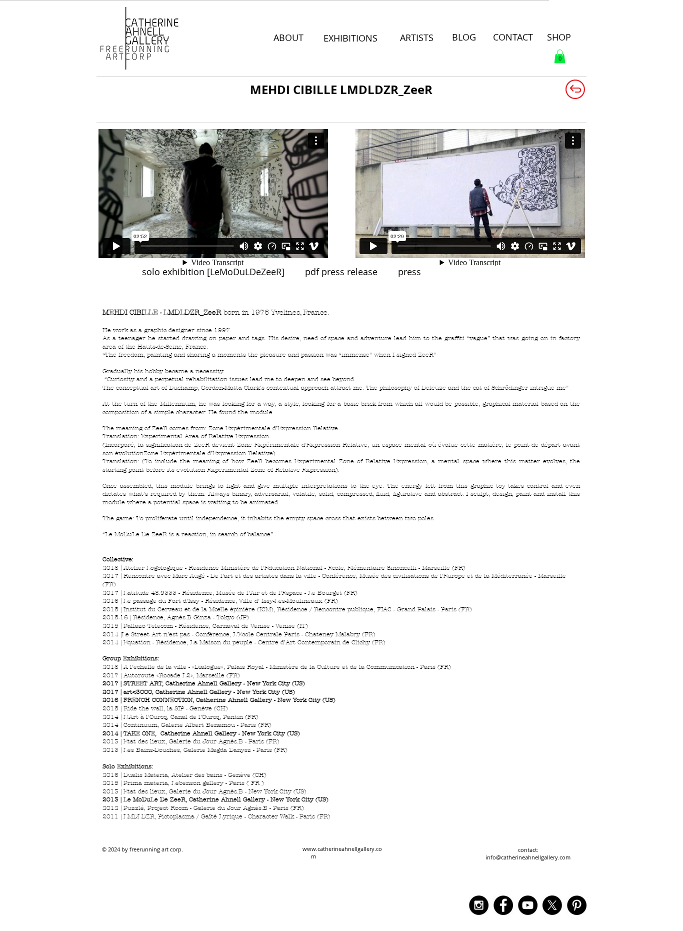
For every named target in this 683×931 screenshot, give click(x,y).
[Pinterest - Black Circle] (576, 905)
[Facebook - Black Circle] (503, 905)
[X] (552, 905)
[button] (560, 56)
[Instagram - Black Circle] (478, 905)
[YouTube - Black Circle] (528, 905)
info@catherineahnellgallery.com (528, 857)
